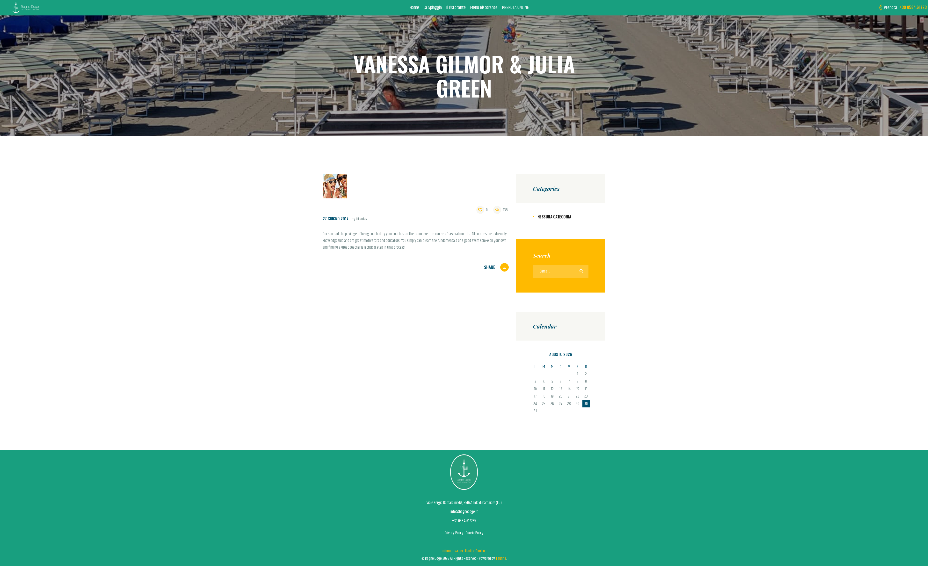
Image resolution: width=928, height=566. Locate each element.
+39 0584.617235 (464, 521)
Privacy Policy (454, 533)
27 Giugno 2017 (335, 219)
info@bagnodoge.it (464, 512)
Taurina (501, 558)
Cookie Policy (474, 533)
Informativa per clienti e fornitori (464, 551)
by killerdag (360, 219)
